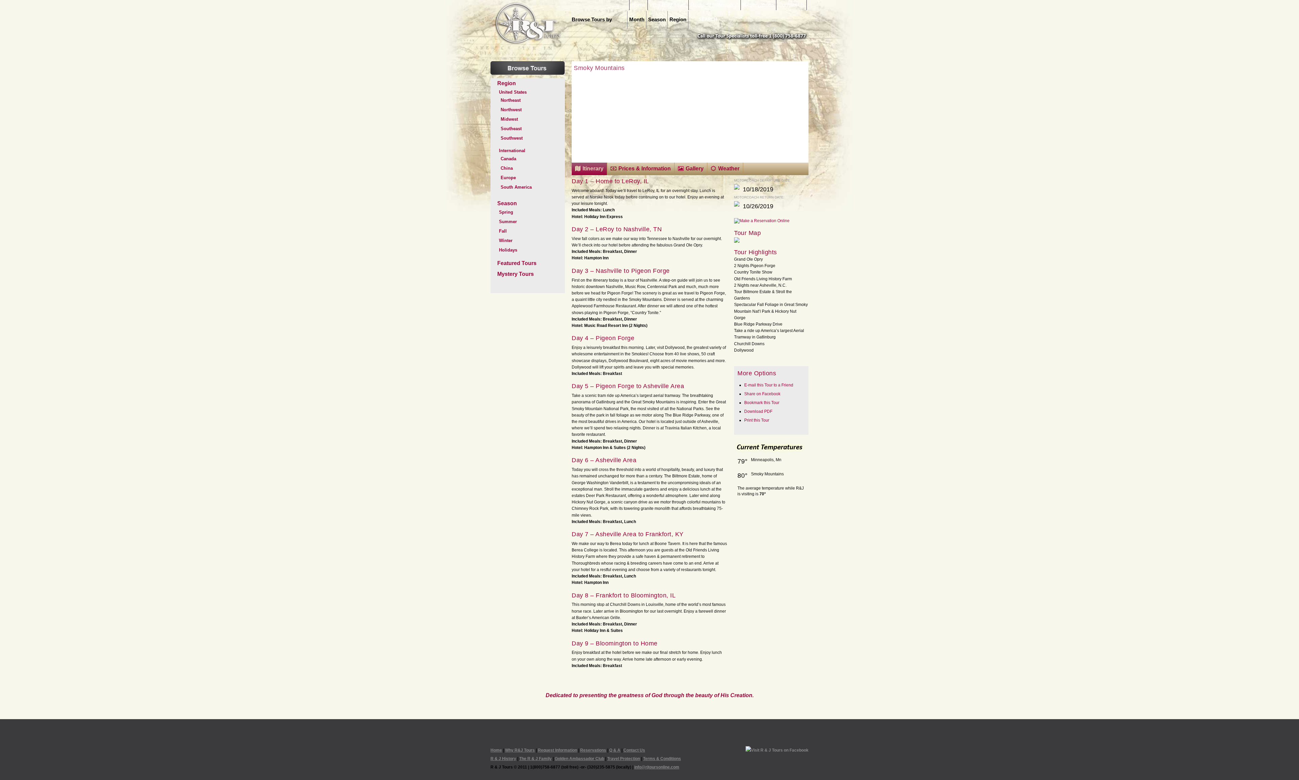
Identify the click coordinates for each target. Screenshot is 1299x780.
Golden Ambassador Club (579, 758)
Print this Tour (756, 420)
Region (677, 19)
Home (638, 5)
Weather (728, 168)
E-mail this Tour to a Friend (768, 385)
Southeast (511, 128)
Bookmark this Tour (761, 402)
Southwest (512, 138)
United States (513, 92)
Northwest (511, 109)
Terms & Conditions (662, 758)
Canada (508, 158)
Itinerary (593, 168)
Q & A (614, 750)
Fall (503, 231)
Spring (506, 212)
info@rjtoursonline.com (656, 767)
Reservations (758, 5)
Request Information (714, 5)
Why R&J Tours (668, 5)
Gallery (695, 168)
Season (657, 19)
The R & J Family (535, 758)
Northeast (511, 100)
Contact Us (791, 5)
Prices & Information (644, 168)
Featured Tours (517, 263)
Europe (508, 177)
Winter (505, 240)
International (512, 150)
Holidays (508, 250)
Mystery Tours (515, 274)
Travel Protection (623, 758)
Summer (508, 221)
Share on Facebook (762, 394)
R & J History (503, 758)
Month (636, 19)
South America (516, 187)
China (507, 168)
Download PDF (758, 411)
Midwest (509, 119)
